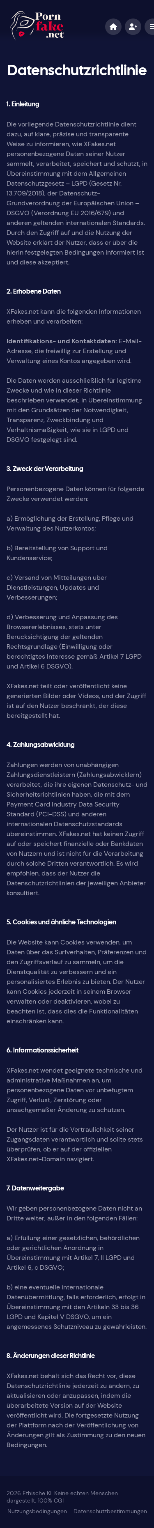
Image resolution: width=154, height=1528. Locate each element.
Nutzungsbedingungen (37, 1511)
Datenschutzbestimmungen (110, 1511)
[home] (113, 26)
